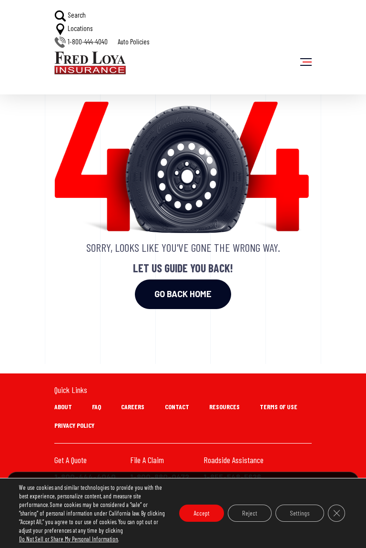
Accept (201, 513)
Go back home (183, 294)
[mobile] (306, 62)
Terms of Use (278, 407)
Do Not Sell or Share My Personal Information (68, 539)
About (63, 407)
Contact (177, 407)
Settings (300, 513)
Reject (249, 513)
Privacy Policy (74, 425)
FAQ (96, 407)
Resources (224, 407)
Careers (132, 407)
